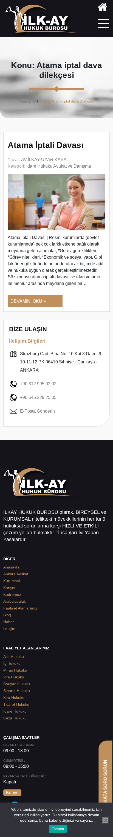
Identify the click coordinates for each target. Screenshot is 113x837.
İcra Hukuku (13, 677)
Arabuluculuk (14, 601)
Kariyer (9, 587)
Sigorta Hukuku (16, 691)
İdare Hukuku (15, 711)
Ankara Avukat (15, 574)
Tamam (58, 829)
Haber (8, 622)
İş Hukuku (12, 663)
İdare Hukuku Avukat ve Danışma (58, 166)
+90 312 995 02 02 (38, 383)
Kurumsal (11, 581)
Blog (7, 615)
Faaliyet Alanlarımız (20, 608)
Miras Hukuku (15, 670)
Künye (12, 792)
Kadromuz (12, 594)
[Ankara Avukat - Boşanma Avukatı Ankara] (43, 20)
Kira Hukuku (13, 697)
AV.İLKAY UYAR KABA (44, 159)
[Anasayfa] (103, 8)
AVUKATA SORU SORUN (105, 786)
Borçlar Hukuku (16, 684)
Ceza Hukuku (15, 718)
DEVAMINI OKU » (28, 301)
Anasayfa (27, 101)
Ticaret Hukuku (16, 704)
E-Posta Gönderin (37, 411)
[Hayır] (105, 820)
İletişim (9, 628)
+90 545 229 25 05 (38, 397)
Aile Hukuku (13, 656)
